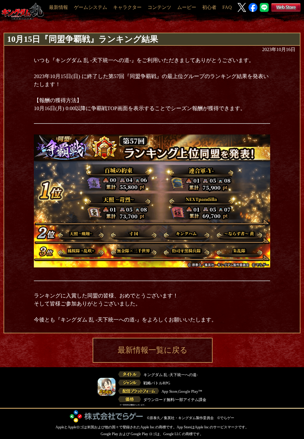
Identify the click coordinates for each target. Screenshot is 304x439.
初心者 (209, 7)
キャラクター (127, 7)
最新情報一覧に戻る (153, 350)
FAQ (227, 7)
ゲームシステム (90, 7)
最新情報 (58, 7)
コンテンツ (159, 7)
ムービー (186, 7)
